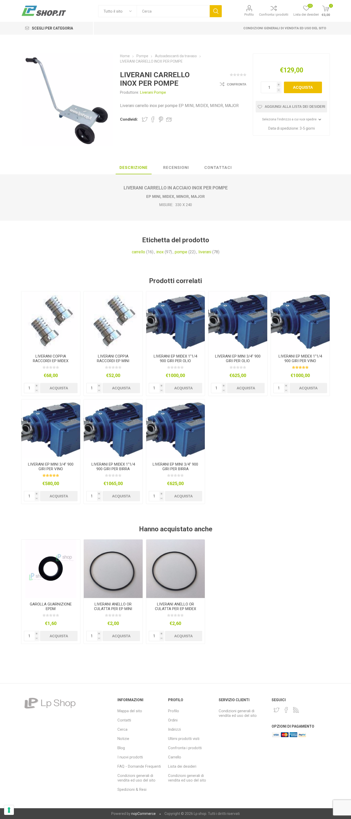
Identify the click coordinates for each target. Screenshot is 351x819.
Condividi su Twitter (144, 119)
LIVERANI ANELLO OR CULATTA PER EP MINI (113, 606)
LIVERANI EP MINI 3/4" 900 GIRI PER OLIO (238, 358)
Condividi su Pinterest (161, 119)
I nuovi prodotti (130, 757)
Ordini (173, 720)
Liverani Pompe (153, 92)
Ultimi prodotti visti (183, 738)
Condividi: (129, 119)
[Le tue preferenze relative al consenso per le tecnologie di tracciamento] (9, 810)
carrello (138, 251)
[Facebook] (286, 710)
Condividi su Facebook (153, 119)
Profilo (249, 14)
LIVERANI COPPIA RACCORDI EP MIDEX (50, 358)
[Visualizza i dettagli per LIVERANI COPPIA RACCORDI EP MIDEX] (50, 320)
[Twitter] (276, 710)
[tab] (134, 167)
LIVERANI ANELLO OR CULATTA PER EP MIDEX (175, 606)
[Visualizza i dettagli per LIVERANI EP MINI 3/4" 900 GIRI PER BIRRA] (175, 428)
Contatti (124, 720)
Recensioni (176, 167)
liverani (204, 251)
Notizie (123, 738)
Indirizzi (174, 729)
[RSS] (296, 710)
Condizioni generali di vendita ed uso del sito (284, 28)
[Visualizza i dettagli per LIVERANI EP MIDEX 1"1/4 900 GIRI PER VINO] (300, 320)
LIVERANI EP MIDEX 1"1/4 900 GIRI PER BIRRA (113, 466)
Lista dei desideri (182, 766)
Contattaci (218, 167)
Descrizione (133, 167)
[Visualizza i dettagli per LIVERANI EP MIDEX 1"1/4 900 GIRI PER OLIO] (175, 320)
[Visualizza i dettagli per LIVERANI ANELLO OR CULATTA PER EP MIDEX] (175, 568)
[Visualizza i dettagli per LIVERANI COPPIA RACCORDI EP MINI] (113, 320)
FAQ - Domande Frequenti (139, 766)
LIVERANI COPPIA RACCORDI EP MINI (113, 358)
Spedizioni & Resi (131, 789)
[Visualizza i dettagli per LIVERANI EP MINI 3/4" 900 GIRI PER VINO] (50, 428)
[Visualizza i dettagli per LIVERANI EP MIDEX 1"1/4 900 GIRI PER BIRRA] (113, 428)
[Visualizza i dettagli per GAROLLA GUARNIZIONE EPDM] (50, 568)
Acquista (303, 87)
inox (160, 251)
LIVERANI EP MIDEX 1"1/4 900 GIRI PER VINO (300, 358)
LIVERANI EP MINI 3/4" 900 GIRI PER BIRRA (175, 466)
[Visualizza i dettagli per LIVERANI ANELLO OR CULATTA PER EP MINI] (113, 568)
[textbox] (173, 11)
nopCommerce (143, 814)
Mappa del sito (129, 711)
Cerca (216, 11)
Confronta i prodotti (273, 14)
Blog (121, 748)
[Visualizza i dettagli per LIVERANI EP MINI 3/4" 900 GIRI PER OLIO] (237, 320)
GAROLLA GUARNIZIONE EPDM (51, 606)
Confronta (236, 84)
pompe (181, 251)
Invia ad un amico (169, 119)
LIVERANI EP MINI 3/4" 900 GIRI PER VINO (50, 466)
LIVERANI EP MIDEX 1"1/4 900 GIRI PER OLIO (175, 358)
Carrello (174, 757)
